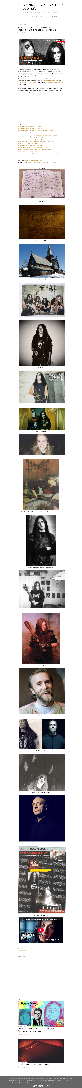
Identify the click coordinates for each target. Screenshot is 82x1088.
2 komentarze (27, 1034)
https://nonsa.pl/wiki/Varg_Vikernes (28, 151)
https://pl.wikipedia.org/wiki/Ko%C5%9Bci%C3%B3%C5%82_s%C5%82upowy (39, 136)
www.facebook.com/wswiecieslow (27, 82)
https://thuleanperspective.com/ (33, 160)
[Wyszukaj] (63, 4)
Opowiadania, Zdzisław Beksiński (34, 1065)
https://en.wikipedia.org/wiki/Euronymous (30, 126)
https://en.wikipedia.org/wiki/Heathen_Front (30, 132)
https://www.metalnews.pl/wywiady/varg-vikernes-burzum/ (34, 149)
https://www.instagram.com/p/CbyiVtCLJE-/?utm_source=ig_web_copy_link (39, 139)
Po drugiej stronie (46, 16)
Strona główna (28, 16)
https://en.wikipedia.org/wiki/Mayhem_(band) (30, 145)
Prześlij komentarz (28, 1067)
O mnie (36, 16)
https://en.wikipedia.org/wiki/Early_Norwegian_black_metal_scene (36, 130)
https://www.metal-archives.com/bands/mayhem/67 (32, 147)
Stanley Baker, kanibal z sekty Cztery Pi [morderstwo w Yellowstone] (38, 1029)
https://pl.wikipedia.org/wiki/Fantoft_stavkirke (31, 134)
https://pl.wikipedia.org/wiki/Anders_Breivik (30, 138)
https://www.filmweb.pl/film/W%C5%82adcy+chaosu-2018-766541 (36, 141)
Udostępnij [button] (20, 948)
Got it (47, 1086)
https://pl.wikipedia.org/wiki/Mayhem (28, 143)
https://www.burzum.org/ (25, 157)
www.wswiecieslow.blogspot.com (49, 80)
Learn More (38, 1086)
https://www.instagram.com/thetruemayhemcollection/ (46, 162)
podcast (24, 950)
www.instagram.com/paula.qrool (54, 82)
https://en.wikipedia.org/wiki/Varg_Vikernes (30, 128)
